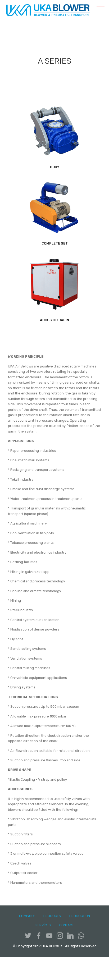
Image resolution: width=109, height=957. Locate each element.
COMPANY (27, 916)
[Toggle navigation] (101, 8)
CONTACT (66, 925)
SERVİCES (43, 925)
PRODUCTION (79, 916)
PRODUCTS (52, 916)
